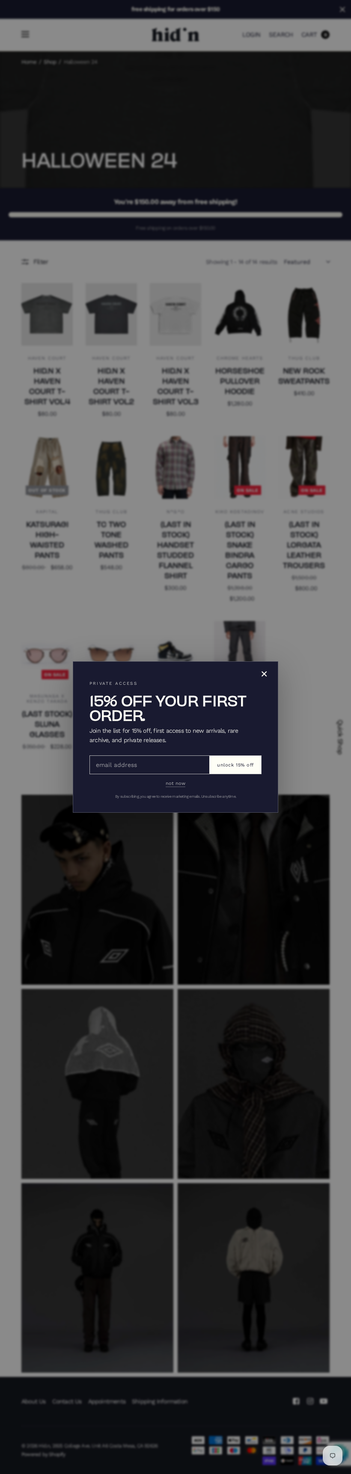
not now (175, 783)
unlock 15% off (235, 765)
